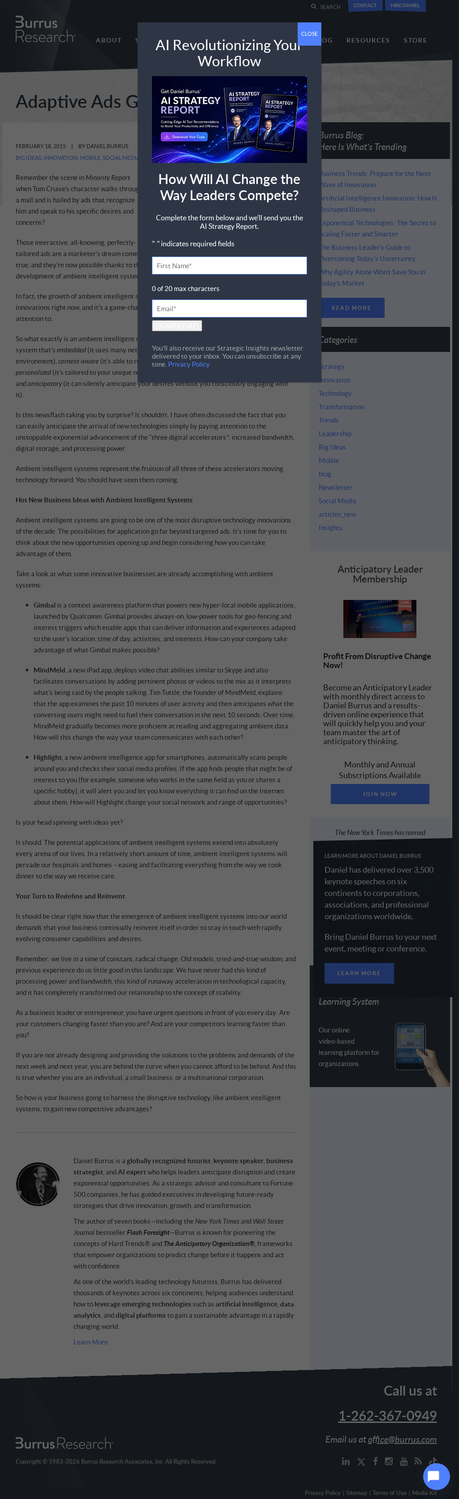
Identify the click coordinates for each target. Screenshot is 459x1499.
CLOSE (309, 33)
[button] (436, 1476)
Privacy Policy (189, 364)
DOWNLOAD (177, 325)
